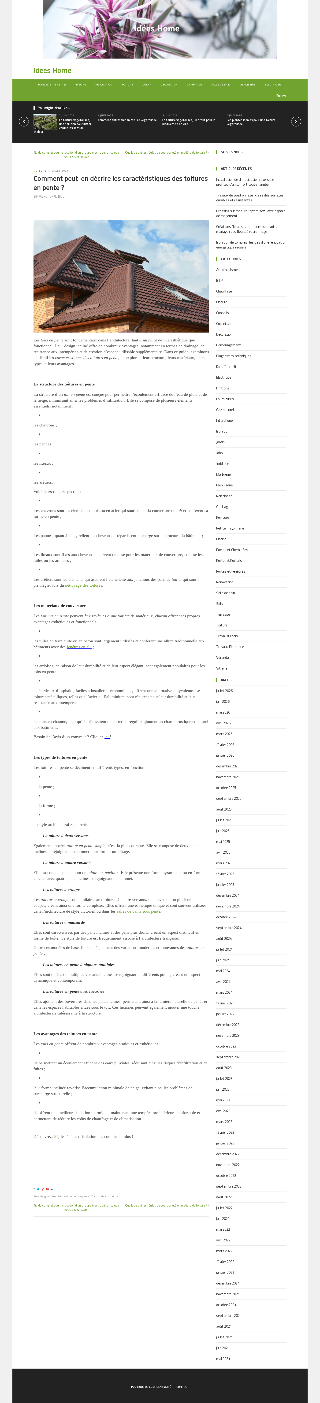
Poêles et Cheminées (232, 549)
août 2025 (224, 809)
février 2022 (225, 1261)
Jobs (219, 452)
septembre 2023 (229, 1057)
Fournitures (225, 399)
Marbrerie (223, 474)
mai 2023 (223, 1100)
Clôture (221, 302)
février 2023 (225, 1132)
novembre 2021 (228, 1294)
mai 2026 (223, 712)
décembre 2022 (227, 1154)
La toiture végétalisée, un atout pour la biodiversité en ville (188, 122)
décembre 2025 (227, 766)
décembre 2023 (227, 1024)
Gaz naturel (225, 409)
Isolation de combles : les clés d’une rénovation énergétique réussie (251, 245)
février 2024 (225, 1003)
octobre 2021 (226, 1304)
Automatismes (228, 269)
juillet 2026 (224, 690)
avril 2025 (223, 852)
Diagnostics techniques (233, 356)
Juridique (222, 463)
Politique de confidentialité (151, 1386)
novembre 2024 (228, 906)
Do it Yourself (226, 366)
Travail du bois (227, 636)
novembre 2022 (228, 1164)
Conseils (222, 312)
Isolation (222, 431)
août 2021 (224, 1326)
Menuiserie (247, 84)
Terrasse (223, 614)
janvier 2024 (225, 1014)
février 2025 (225, 874)
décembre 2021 (227, 1283)
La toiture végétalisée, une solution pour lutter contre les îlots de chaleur (62, 126)
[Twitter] (39, 1189)
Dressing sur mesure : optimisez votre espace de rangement (250, 213)
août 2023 (224, 1067)
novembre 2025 (228, 777)
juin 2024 (223, 960)
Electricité (273, 84)
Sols (219, 603)
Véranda (222, 657)
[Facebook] (34, 1189)
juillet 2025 (224, 820)
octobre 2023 (226, 1046)
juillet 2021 (224, 1337)
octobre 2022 (226, 1175)
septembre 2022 (229, 1186)
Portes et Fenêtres (52, 84)
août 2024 (224, 938)
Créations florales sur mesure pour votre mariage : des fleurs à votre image (247, 229)
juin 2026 (223, 701)
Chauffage (194, 84)
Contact (182, 1386)
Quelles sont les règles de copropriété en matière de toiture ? (166, 152)
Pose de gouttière (44, 1196)
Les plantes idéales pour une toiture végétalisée (251, 122)
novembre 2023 (228, 1035)
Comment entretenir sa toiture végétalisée (127, 120)
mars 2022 (224, 1251)
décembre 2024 (227, 895)
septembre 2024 (229, 927)
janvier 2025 (225, 884)
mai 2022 (223, 1229)
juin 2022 (223, 1218)
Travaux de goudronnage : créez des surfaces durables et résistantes (250, 197)
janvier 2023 (225, 1143)
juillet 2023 (224, 1078)
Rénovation (103, 84)
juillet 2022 (224, 1208)
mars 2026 (224, 734)
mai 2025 (223, 841)
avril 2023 (223, 1111)
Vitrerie (221, 668)
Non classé (224, 496)
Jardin (146, 84)
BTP (219, 280)
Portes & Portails (229, 560)
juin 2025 (223, 830)
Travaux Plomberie (230, 646)
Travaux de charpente (104, 1196)
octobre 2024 (226, 917)
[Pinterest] (48, 1189)
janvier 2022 (225, 1272)
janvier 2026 (225, 755)
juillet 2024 (224, 949)
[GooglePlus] (43, 1189)
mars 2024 (224, 992)
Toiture (127, 84)
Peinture (222, 517)
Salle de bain (220, 84)
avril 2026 (223, 723)
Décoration (169, 84)
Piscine (81, 84)
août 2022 (224, 1197)
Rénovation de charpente (73, 1196)
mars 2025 (224, 863)
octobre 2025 (226, 787)
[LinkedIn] (52, 1189)
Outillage (223, 506)
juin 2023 (223, 1089)
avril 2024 (223, 981)
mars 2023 (224, 1121)
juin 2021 (223, 1348)
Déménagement (228, 345)
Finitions (222, 388)
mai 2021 (223, 1358)
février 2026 (225, 744)
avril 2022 (223, 1240)
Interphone (224, 420)
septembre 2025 (229, 798)
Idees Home (52, 70)
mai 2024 (223, 971)
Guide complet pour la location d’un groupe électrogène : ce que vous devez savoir (76, 154)
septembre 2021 (229, 1315)
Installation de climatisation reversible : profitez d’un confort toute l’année (245, 182)
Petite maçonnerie (230, 528)
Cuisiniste (223, 323)
